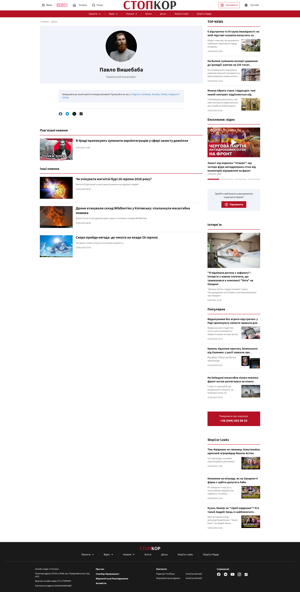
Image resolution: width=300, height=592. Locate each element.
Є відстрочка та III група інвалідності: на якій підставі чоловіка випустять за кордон (233, 35)
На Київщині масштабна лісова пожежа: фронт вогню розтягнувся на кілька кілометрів (233, 381)
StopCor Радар (204, 13)
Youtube (155, 94)
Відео (112, 13)
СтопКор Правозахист (107, 574)
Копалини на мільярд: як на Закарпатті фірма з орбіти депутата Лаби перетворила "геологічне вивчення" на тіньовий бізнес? (233, 484)
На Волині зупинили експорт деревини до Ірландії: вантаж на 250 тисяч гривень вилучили (233, 65)
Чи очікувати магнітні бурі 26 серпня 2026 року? (114, 179)
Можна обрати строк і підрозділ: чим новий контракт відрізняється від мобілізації (231, 94)
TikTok (65, 97)
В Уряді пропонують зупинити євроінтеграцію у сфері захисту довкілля (132, 140)
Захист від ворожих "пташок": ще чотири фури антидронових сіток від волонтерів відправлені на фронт (232, 167)
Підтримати (232, 5)
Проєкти (93, 13)
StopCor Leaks (181, 13)
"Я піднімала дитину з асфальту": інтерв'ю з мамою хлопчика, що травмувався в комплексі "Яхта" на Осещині (230, 278)
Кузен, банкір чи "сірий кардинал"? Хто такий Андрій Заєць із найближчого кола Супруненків (233, 512)
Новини (130, 13)
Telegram (135, 94)
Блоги (148, 13)
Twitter (163, 94)
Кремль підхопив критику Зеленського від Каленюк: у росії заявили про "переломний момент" (233, 352)
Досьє (163, 13)
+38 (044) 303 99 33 (233, 421)
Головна (45, 21)
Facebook (145, 94)
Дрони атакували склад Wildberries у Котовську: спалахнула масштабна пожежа (133, 210)
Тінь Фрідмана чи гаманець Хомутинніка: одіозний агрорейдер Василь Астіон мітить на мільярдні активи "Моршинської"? (234, 455)
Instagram (173, 94)
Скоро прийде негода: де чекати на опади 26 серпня (117, 237)
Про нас (100, 569)
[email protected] (63, 585)
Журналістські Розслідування (112, 578)
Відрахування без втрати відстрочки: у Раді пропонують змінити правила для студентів (233, 323)
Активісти (101, 583)
